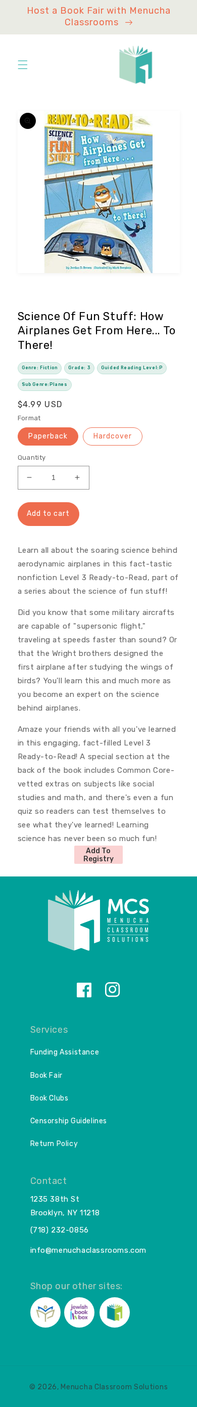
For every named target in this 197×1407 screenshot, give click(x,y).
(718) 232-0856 (59, 1230)
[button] (23, 65)
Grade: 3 (79, 367)
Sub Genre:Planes (45, 384)
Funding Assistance (65, 1052)
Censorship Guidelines (69, 1121)
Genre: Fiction (39, 367)
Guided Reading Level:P (131, 367)
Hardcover (112, 436)
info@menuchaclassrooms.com (88, 1250)
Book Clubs (49, 1098)
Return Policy (54, 1143)
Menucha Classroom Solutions (114, 1387)
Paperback (48, 436)
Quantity (32, 457)
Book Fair (46, 1075)
